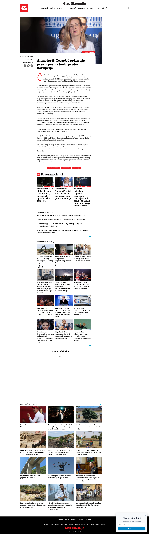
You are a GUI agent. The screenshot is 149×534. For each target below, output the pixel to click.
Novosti (44, 8)
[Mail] (28, 65)
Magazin (82, 8)
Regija (59, 8)
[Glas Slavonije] (24, 11)
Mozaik (73, 8)
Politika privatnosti (54, 524)
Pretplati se (131, 529)
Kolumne (91, 8)
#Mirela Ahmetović (54, 168)
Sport (66, 8)
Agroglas (103, 524)
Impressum (71, 524)
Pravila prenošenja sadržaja (81, 524)
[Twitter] (25, 65)
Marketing (46, 524)
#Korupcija (76, 168)
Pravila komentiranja (94, 524)
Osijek (52, 8)
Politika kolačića (64, 524)
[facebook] (32, 65)
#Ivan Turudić (66, 168)
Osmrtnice (101, 8)
